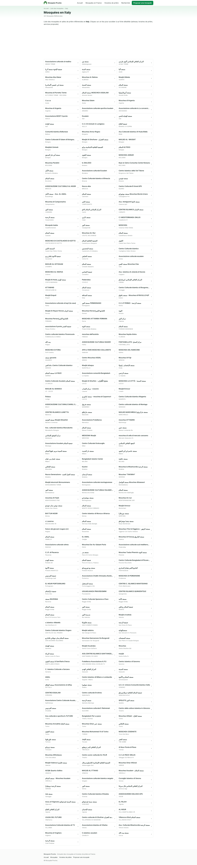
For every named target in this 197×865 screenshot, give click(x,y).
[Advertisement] (98, 42)
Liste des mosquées (56, 8)
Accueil (80, 3)
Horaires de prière (111, 3)
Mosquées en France (94, 3)
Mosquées (54, 857)
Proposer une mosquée (142, 3)
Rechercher (125, 3)
